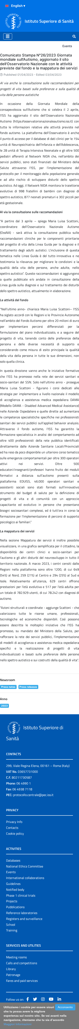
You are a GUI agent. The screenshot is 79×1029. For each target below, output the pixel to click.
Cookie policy (15, 833)
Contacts (12, 827)
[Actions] (7, 6)
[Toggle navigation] (7, 36)
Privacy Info (14, 821)
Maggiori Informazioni (17, 1024)
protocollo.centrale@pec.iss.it (33, 794)
